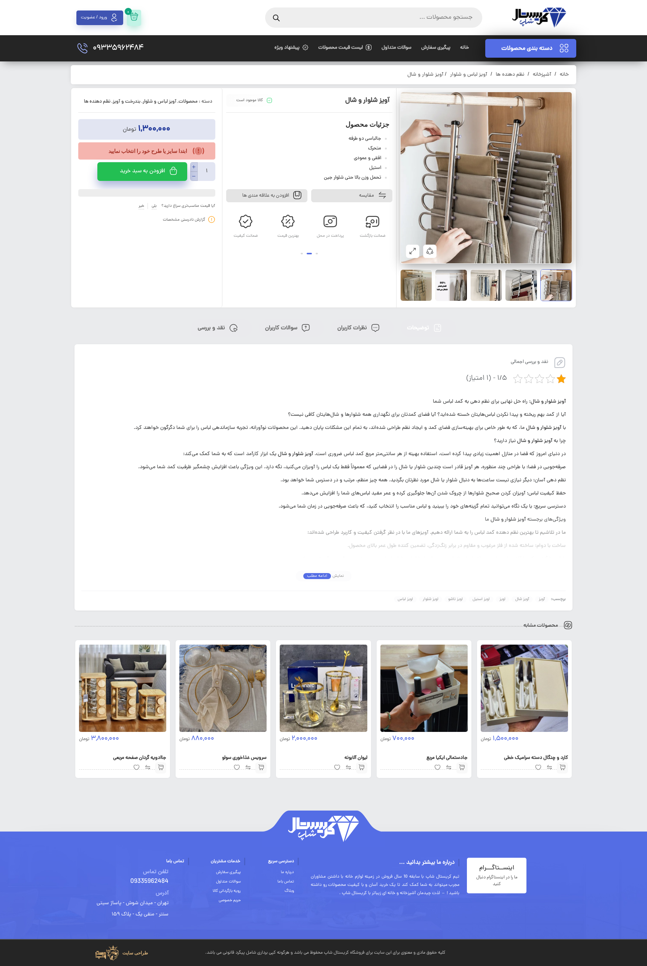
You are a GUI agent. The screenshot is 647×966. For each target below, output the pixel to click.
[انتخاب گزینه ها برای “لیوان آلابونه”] (361, 767)
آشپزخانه (542, 75)
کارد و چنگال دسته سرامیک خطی (536, 758)
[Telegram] (545, 951)
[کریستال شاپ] (539, 17)
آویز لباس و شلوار (468, 75)
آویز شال (522, 599)
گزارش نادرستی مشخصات (184, 219)
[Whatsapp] (566, 951)
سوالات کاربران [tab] (282, 328)
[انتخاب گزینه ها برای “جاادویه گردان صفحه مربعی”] (160, 767)
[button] (317, 253)
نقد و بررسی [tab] (212, 328)
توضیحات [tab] (419, 328)
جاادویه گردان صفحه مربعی (139, 758)
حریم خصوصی (230, 900)
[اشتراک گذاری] (430, 251)
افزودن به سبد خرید (142, 171)
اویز (502, 599)
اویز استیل (481, 599)
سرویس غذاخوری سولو (244, 758)
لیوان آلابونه (355, 758)
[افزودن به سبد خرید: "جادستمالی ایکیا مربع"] (462, 767)
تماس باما (285, 882)
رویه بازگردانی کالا (227, 891)
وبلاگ (289, 891)
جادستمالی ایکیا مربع (447, 758)
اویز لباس (405, 599)
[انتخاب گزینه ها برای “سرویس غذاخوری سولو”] (261, 767)
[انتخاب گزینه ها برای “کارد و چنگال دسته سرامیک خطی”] (562, 767)
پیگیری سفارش (228, 872)
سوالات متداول (228, 882)
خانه (564, 75)
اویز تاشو (455, 599)
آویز (542, 599)
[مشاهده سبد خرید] (134, 18)
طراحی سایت (135, 953)
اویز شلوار (430, 599)
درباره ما (287, 872)
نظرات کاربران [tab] (352, 328)
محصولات (188, 102)
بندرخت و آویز (126, 102)
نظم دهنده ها (510, 75)
